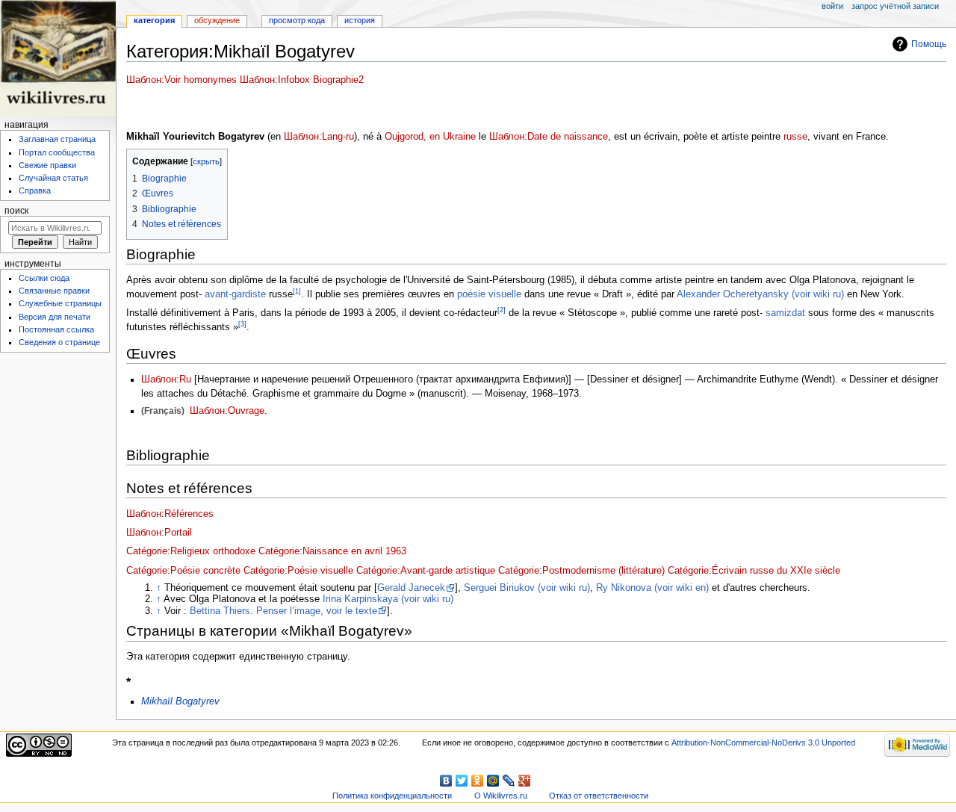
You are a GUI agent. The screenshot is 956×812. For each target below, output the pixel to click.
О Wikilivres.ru (500, 795)
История (359, 20)
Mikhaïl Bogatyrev (180, 701)
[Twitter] (462, 780)
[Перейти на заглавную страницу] (58, 58)
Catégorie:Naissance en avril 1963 (332, 551)
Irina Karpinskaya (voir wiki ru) (388, 599)
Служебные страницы (60, 303)
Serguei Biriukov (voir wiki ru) (527, 588)
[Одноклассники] (477, 780)
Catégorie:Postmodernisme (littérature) (581, 570)
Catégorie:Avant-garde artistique (425, 570)
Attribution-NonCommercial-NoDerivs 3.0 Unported (763, 742)
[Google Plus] (525, 780)
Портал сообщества (57, 152)
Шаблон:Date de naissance (548, 136)
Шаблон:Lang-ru (319, 136)
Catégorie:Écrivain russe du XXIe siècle (754, 570)
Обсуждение (217, 20)
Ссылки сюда (44, 277)
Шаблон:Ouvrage (227, 411)
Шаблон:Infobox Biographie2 (302, 80)
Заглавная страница (57, 138)
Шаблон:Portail (159, 532)
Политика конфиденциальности (392, 795)
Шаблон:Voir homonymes (181, 80)
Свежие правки (47, 165)
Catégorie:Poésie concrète (183, 570)
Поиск (16, 210)
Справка (35, 190)
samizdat (784, 313)
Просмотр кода (297, 20)
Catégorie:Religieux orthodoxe (190, 551)
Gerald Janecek (411, 588)
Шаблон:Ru (166, 379)
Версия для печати (54, 316)
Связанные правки (54, 290)
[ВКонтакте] (446, 780)
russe (795, 136)
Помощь (928, 44)
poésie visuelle (489, 294)
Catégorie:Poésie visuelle (298, 570)
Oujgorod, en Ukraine (430, 136)
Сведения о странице (59, 342)
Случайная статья (53, 177)
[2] (501, 310)
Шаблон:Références (170, 514)
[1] (297, 290)
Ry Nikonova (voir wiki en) (652, 588)
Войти (832, 5)
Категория (154, 20)
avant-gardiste (234, 294)
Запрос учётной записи (895, 5)
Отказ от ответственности (598, 795)
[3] (242, 324)
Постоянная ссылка (56, 329)
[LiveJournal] (509, 780)
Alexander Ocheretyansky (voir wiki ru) (760, 294)
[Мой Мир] (493, 780)
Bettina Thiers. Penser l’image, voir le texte (283, 611)
